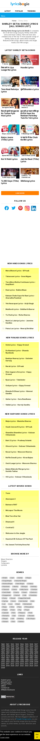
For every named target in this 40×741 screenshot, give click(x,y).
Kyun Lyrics (15, 380)
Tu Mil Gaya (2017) (8, 177)
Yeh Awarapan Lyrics (20, 303)
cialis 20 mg (4, 629)
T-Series (5, 64)
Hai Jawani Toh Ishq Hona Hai (18, 545)
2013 (17, 664)
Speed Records (7, 155)
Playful (5, 610)
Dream (25, 592)
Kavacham (6, 586)
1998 (22, 660)
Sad (14, 616)
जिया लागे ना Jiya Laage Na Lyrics (8, 68)
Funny (5, 598)
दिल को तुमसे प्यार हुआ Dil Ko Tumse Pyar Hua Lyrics (10, 113)
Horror (14, 601)
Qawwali (5, 613)
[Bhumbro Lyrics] (30, 81)
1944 (31, 646)
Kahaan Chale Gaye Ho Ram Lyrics (20, 297)
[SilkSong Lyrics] (30, 173)
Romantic (6, 616)
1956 (12, 650)
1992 (31, 658)
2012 (12, 664)
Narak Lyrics (15, 366)
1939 (8, 646)
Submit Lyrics (6, 680)
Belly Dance (24, 589)
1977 (36, 654)
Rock (30, 613)
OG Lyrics (19, 477)
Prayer (27, 610)
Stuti (13, 621)
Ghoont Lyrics (20, 446)
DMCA (3, 686)
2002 (3, 662)
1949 (17, 648)
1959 (27, 650)
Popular (19, 11)
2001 (36, 660)
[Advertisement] (20, 236)
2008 (31, 662)
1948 (12, 648)
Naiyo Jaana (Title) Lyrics (7, 138)
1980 (12, 656)
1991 (26, 658)
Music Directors (7, 559)
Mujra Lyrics (18, 421)
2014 (22, 664)
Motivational (27, 604)
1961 (36, 650)
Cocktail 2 (10, 527)
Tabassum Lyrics (18, 276)
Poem (13, 610)
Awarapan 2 (11, 499)
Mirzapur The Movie (14, 510)
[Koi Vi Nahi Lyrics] (10, 151)
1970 (3, 654)
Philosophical (29, 607)
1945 (36, 646)
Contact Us (5, 688)
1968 (31, 652)
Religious (22, 613)
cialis (11, 629)
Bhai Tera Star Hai (13, 516)
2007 (27, 662)
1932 (12, 644)
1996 (12, 660)
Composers (5, 563)
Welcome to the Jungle (15, 533)
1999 (27, 660)
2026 (3, 668)
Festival (17, 595)
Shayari (5, 618)
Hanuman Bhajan (21, 581)
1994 (3, 660)
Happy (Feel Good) (24, 598)
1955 (8, 650)
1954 (3, 650)
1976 (31, 654)
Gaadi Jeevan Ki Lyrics (19, 427)
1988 (12, 658)
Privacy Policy (6, 684)
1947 (8, 648)
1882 (3, 644)
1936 (31, 644)
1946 (3, 648)
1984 (31, 656)
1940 (12, 646)
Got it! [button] (37, 735)
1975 (27, 654)
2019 (8, 666)
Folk (25, 595)
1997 (17, 660)
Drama (17, 592)
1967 (27, 652)
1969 (36, 652)
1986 (3, 658)
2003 (8, 662)
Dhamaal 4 (10, 522)
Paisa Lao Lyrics (20, 328)
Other (12, 607)
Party (19, 607)
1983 (26, 656)
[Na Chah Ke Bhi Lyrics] (30, 129)
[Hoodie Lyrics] (30, 60)
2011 (7, 664)
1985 (36, 656)
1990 (22, 658)
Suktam (21, 621)
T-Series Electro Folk (29, 86)
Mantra (16, 586)
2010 (3, 664)
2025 (36, 666)
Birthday (34, 586)
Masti (18, 604)
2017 (36, 664)
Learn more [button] (4, 737)
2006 (22, 662)
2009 (36, 662)
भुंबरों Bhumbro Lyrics (30, 89)
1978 (3, 656)
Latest (7, 11)
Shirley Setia (6, 86)
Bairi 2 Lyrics (18, 440)
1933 (17, 644)
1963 (8, 652)
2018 (3, 666)
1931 (7, 644)
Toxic (8, 493)
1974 (22, 654)
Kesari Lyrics (19, 452)
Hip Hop (5, 601)
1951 (26, 648)
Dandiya (34, 589)
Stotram (5, 621)
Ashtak (20, 578)
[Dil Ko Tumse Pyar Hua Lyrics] (10, 103)
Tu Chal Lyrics (18, 315)
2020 (12, 666)
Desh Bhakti (6, 592)
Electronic (34, 592)
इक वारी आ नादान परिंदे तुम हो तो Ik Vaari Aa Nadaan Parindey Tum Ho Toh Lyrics (30, 114)
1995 (8, 660)
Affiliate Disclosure (8, 690)
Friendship (33, 595)
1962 (3, 652)
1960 (31, 650)
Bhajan (29, 578)
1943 (26, 646)
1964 (12, 652)
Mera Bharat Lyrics (17, 271)
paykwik (31, 629)
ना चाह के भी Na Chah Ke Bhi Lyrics (29, 138)
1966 (22, 652)
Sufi (13, 618)
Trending (31, 11)
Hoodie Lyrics (27, 67)
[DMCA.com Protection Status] (8, 697)
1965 (17, 652)
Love (10, 604)
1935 (26, 644)
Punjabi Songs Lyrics (23, 719)
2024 (31, 666)
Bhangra (24, 586)
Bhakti (5, 578)
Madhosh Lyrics (20, 309)
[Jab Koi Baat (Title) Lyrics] (30, 151)
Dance (15, 589)
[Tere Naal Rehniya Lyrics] (10, 81)
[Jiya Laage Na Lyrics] (10, 60)
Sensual (22, 616)
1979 (8, 656)
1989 (17, 658)
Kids (32, 601)
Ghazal (13, 598)
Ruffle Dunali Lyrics (19, 457)
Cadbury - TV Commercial (26, 176)
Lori (4, 604)
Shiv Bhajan (31, 618)
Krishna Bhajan (7, 583)
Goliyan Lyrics (18, 385)
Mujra (5, 607)
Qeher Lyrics (18, 399)
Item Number (23, 601)
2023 (26, 666)
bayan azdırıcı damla (20, 629)
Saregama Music (8, 107)
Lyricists (4, 565)
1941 (17, 646)
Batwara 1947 (11, 505)
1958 (22, 650)
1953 (36, 648)
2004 (12, 662)
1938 (3, 646)
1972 (12, 654)
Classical (6, 589)
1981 (17, 656)
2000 (31, 660)
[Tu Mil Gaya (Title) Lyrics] (10, 173)
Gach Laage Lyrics (21, 463)
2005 (17, 662)
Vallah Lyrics (18, 405)
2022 (22, 666)
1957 (17, 650)
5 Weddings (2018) (27, 134)
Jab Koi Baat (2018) (28, 155)
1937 (36, 644)
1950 (22, 648)
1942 (22, 646)
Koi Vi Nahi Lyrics (9, 159)
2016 (31, 664)
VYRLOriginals (26, 64)
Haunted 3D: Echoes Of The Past (19, 539)
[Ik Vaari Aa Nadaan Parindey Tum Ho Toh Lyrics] (30, 103)
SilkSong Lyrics (28, 181)
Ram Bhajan (20, 583)
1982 (22, 656)
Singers (4, 561)
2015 (26, 664)
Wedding (20, 618)
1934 (22, 644)
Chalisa (30, 583)
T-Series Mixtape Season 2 (27, 106)
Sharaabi (31, 616)
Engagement (7, 595)
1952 (31, 648)
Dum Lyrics (16, 290)
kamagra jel (4, 632)
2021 (17, 666)
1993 (36, 658)
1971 (7, 654)
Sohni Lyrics (17, 345)
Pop (20, 610)
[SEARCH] (37, 15)
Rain (13, 613)
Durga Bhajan (7, 581)
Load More (20, 193)
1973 (17, 654)
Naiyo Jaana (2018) (9, 134)
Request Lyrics (6, 682)
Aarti (12, 578)
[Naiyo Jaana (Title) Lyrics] (10, 129)
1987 (8, 658)
